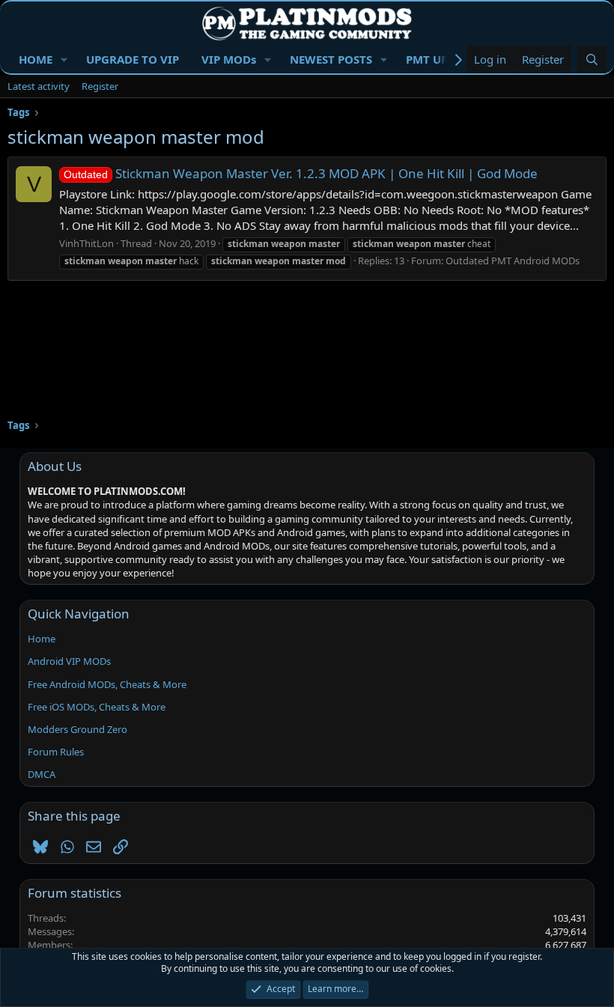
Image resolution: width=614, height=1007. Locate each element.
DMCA (41, 774)
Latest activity (38, 86)
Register (100, 86)
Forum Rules (56, 751)
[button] (64, 59)
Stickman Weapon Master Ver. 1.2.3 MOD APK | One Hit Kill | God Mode (301, 173)
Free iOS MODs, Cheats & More (96, 707)
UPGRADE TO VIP (132, 59)
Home (41, 638)
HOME (35, 59)
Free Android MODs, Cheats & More (107, 684)
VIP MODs (228, 59)
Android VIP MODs (69, 661)
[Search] (592, 59)
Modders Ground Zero (77, 729)
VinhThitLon (86, 243)
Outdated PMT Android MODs (513, 260)
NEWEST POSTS (331, 59)
